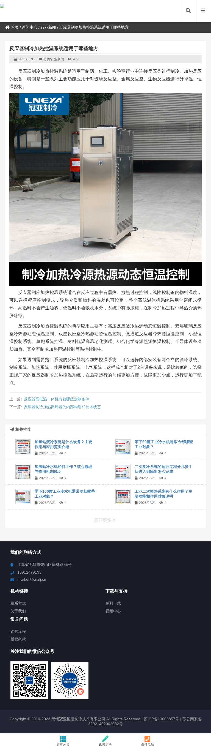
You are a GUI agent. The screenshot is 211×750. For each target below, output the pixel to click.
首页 (15, 27)
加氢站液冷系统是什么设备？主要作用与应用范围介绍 (63, 444)
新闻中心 (29, 27)
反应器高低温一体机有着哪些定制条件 (56, 399)
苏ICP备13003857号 (161, 719)
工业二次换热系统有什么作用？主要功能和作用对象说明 (163, 493)
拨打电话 (147, 744)
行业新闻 (48, 27)
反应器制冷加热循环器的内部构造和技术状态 (62, 407)
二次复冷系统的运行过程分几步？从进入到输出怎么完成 (163, 469)
